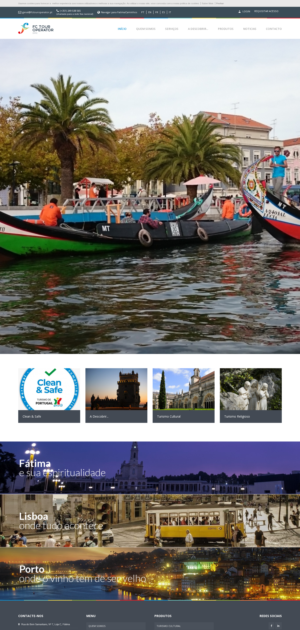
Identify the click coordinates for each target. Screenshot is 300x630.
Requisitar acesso (266, 11)
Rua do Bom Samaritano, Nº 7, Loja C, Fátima (45, 624)
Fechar (220, 3)
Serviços (171, 29)
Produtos (225, 29)
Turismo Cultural (169, 626)
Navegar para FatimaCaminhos (119, 12)
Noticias (249, 29)
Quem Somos (145, 29)
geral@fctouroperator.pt (37, 12)
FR (156, 12)
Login (246, 11)
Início (122, 29)
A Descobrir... (198, 29)
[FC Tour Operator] (35, 29)
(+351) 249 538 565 (70, 10)
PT (142, 12)
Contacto (274, 29)
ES (163, 12)
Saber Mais (207, 3)
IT (170, 12)
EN (149, 12)
